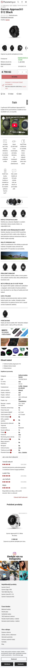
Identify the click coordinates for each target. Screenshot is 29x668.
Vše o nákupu (6, 629)
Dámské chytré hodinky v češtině (10, 621)
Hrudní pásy (5, 611)
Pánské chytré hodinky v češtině (10, 619)
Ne (19, 407)
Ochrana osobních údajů (8, 639)
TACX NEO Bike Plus (7, 592)
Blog (3, 644)
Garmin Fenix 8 (6, 587)
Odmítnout (7, 664)
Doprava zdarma (6, 632)
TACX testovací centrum (8, 616)
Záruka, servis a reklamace (9, 634)
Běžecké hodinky (6, 609)
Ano (19, 381)
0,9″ (19, 395)
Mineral (20, 390)
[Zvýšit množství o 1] (26, 72)
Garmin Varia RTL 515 (8, 594)
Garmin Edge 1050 (7, 589)
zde (22, 655)
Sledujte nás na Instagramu (15, 557)
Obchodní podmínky (7, 637)
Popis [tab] (14, 102)
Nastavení (14, 659)
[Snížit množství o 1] (18, 72)
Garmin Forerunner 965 (8, 596)
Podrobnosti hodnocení (7, 17)
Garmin (7, 20)
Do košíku (14, 77)
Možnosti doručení (6, 64)
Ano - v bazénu (22, 452)
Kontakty (4, 642)
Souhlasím (21, 664)
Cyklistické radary (6, 614)
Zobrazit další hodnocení (20, 497)
